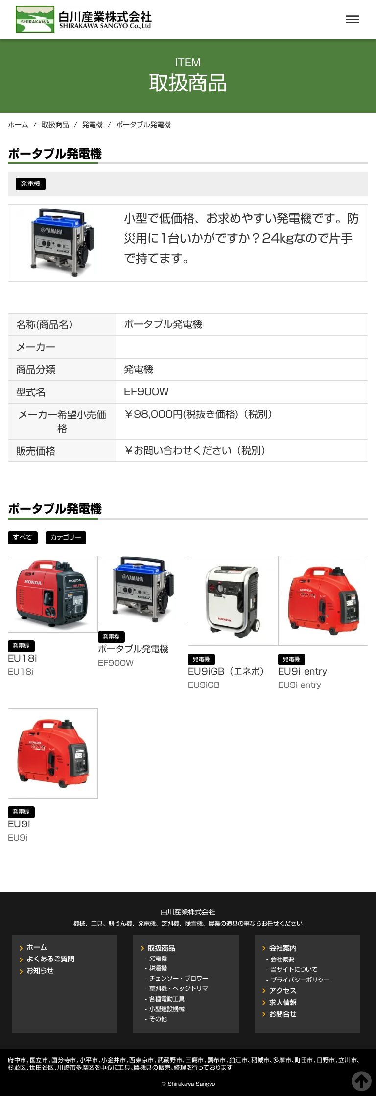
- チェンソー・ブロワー (176, 978)
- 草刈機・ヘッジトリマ (176, 988)
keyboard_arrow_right (142, 948)
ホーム (18, 125)
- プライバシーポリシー (297, 979)
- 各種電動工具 (165, 999)
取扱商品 (55, 125)
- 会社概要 (280, 959)
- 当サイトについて (292, 969)
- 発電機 (156, 958)
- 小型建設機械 (165, 1009)
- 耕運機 (156, 968)
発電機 (92, 125)
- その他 (156, 1019)
